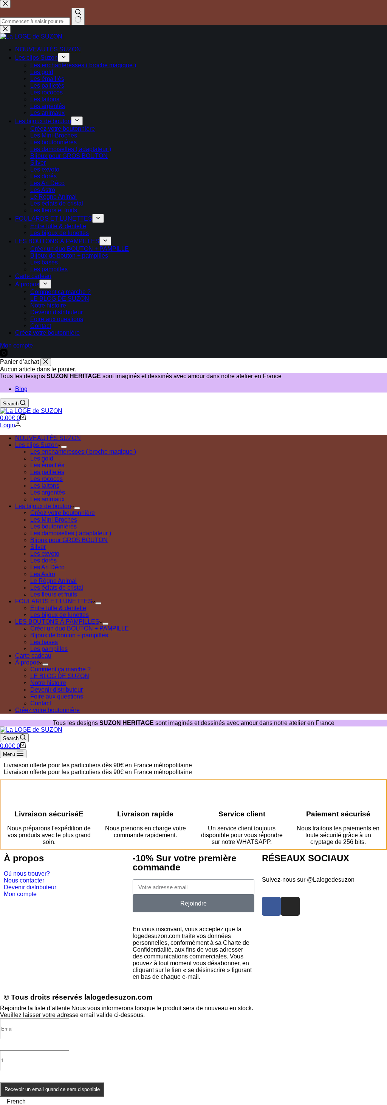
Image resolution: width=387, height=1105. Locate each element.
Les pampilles (49, 649)
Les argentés (47, 492)
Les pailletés (47, 472)
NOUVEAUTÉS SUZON (48, 438)
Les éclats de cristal (56, 587)
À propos (27, 662)
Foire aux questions (56, 696)
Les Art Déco (47, 567)
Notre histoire (48, 683)
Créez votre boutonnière (62, 513)
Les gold (41, 458)
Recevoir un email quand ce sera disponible (52, 1089)
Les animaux (47, 499)
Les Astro (42, 574)
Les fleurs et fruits (53, 594)
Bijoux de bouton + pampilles (69, 635)
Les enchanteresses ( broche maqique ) (83, 451)
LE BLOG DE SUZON (59, 676)
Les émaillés (47, 465)
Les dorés (43, 560)
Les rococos (46, 479)
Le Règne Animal (53, 581)
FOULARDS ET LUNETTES (53, 601)
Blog (21, 389)
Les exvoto (44, 553)
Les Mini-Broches (53, 519)
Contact (40, 703)
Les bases (44, 642)
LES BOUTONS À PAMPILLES (57, 621)
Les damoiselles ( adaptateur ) (70, 533)
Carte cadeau (33, 655)
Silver (38, 547)
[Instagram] (290, 906)
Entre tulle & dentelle (58, 608)
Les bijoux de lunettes (59, 615)
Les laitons (44, 485)
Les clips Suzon (36, 445)
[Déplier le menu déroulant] (64, 447)
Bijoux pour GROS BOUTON (69, 540)
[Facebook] (271, 906)
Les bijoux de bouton (43, 506)
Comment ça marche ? (60, 669)
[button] (193, 1101)
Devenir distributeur (56, 689)
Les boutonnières (53, 526)
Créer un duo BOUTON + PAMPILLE (79, 628)
